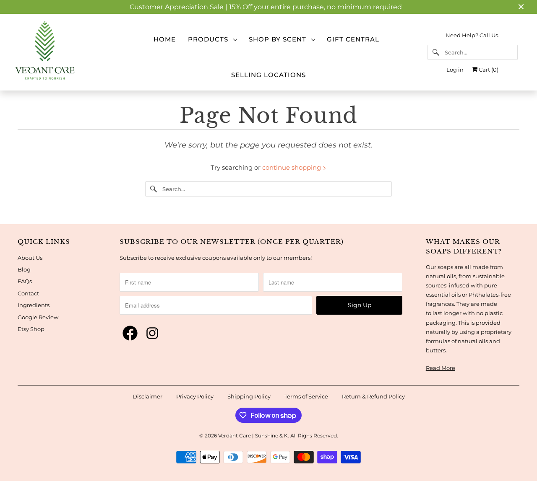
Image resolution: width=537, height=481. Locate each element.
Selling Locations (268, 75)
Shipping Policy (249, 396)
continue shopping (292, 167)
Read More (440, 368)
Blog (24, 269)
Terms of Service (306, 396)
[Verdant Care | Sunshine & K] (64, 52)
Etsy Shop (31, 329)
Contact (28, 293)
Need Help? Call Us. (472, 35)
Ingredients (34, 305)
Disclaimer (147, 396)
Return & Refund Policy (373, 396)
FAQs (25, 281)
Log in (455, 69)
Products (210, 39)
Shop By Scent (279, 39)
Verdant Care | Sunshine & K (253, 435)
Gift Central (353, 39)
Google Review (38, 317)
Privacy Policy (195, 396)
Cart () (487, 69)
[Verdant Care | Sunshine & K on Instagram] (152, 333)
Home (165, 39)
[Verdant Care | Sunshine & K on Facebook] (130, 333)
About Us (30, 257)
